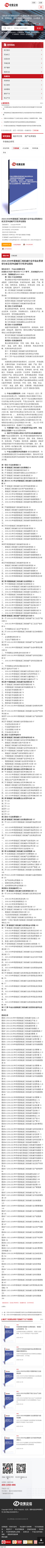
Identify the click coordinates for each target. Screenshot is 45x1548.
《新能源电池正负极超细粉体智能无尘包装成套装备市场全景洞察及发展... (22, 113)
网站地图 (4, 1537)
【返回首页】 (5, 1303)
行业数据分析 (20, 32)
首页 (14, 130)
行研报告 (22, 34)
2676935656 (8, 249)
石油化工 (7, 54)
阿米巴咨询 (13, 1527)
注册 (40, 2)
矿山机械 (25, 148)
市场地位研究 (12, 32)
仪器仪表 (7, 59)
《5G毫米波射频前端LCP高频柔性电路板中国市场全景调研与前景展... (22, 125)
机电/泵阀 (6, 148)
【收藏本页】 (23, 1303)
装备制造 (7, 80)
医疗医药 (7, 50)
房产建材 (7, 67)
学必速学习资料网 (26, 1527)
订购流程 (14, 255)
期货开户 (9, 1529)
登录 (33, 2)
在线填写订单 (6, 244)
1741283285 (29, 244)
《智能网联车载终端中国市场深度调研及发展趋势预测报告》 (20, 122)
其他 (4, 152)
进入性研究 (29, 34)
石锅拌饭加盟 (31, 1529)
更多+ (41, 103)
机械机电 (7, 76)
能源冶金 (7, 72)
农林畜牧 (7, 89)
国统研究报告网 (13, 1534)
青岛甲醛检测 (19, 1529)
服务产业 (7, 93)
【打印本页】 (30, 1303)
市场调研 (27, 32)
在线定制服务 (17, 244)
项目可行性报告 (35, 32)
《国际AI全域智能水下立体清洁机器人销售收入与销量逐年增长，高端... (23, 118)
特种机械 (35, 148)
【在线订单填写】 (14, 1303)
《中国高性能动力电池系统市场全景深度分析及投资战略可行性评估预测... (22, 108)
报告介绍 (6, 255)
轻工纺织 (7, 85)
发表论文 (26, 1532)
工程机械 (16, 148)
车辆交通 (7, 63)
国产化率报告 (30, 136)
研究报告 (20, 130)
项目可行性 (17, 136)
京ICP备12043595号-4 (10, 1512)
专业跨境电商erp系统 (13, 1532)
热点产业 (7, 98)
